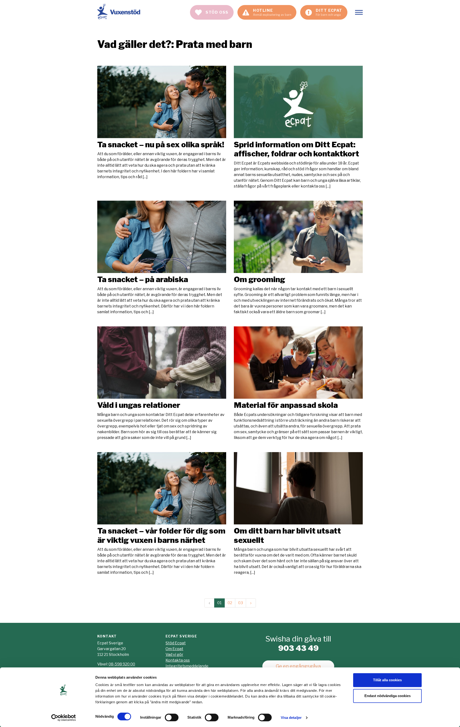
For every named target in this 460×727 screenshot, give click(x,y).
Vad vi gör (174, 654)
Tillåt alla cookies (387, 680)
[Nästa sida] (251, 603)
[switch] (171, 717)
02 (230, 603)
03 (240, 603)
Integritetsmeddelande (187, 666)
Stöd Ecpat (176, 643)
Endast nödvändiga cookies (387, 696)
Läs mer (161, 123)
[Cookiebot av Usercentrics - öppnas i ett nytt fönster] (64, 717)
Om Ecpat (174, 649)
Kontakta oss (178, 660)
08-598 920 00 (122, 664)
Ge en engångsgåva (298, 666)
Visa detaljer (291, 718)
